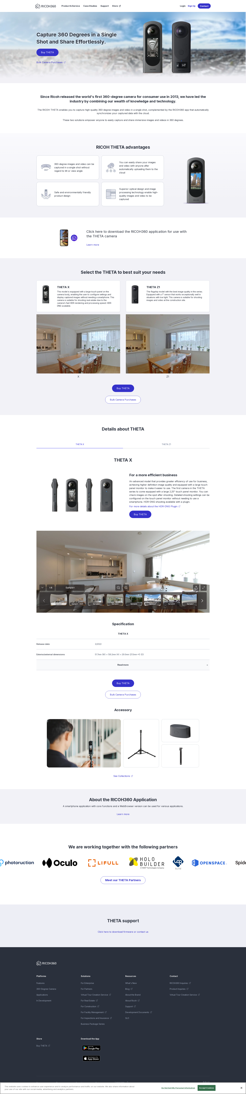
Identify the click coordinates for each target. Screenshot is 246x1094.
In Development (43, 1000)
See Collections (121, 776)
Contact (204, 6)
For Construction (88, 1006)
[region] (123, 1088)
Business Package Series (93, 1024)
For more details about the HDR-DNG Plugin (153, 506)
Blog (127, 989)
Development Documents (137, 1012)
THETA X (80, 444)
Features (40, 983)
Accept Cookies (206, 1088)
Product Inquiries (177, 989)
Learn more (92, 244)
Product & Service (71, 6)
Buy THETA (47, 52)
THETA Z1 (166, 444)
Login (182, 6)
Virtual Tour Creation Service (94, 995)
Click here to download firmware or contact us (123, 931)
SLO (127, 1018)
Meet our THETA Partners (123, 880)
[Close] (241, 1088)
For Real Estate (88, 1000)
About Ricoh (131, 1000)
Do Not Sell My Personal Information (178, 1088)
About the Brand (133, 995)
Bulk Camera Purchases (49, 62)
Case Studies (90, 6)
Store (115, 6)
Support (105, 6)
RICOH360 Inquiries (179, 983)
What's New (131, 983)
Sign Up (191, 6)
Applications (42, 995)
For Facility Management (92, 1012)
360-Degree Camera (46, 989)
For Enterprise (87, 983)
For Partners (86, 989)
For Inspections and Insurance (95, 1018)
